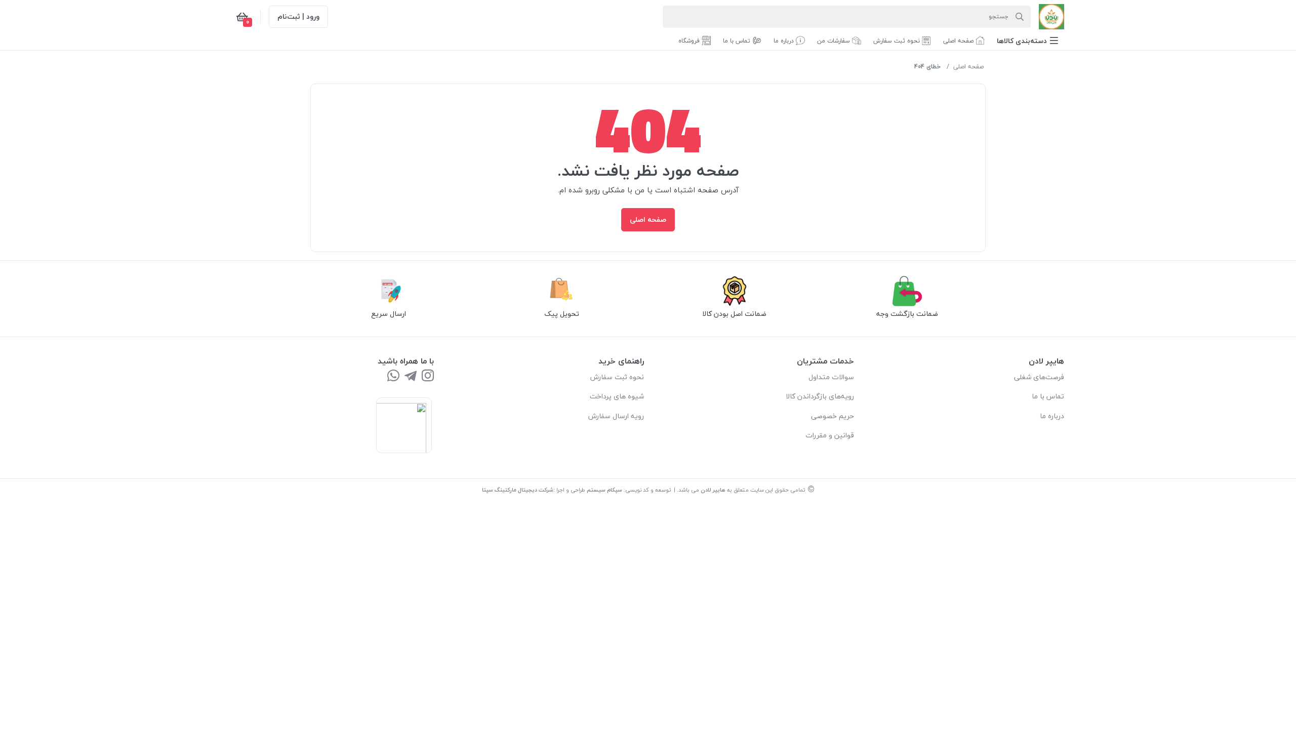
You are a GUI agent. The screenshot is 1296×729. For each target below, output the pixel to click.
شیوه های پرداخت (617, 396)
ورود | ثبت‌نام (298, 16)
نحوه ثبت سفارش (617, 377)
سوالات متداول (831, 377)
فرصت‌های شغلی (1039, 377)
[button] (1027, 40)
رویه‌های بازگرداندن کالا (820, 396)
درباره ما (1052, 416)
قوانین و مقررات (829, 435)
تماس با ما (1048, 396)
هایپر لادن (713, 490)
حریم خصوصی (832, 416)
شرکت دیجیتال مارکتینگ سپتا (517, 490)
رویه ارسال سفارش (616, 416)
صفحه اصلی (968, 66)
